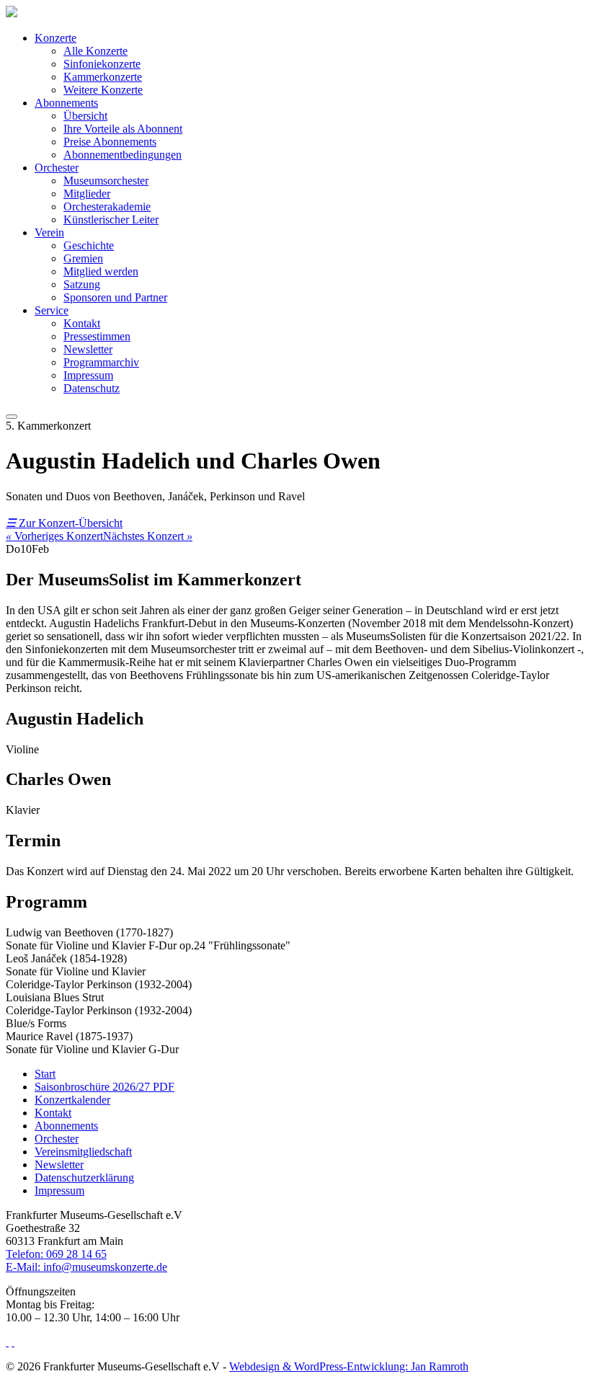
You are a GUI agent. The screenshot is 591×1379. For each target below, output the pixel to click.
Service (51, 310)
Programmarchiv (101, 362)
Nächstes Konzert (147, 536)
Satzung (81, 284)
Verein (49, 232)
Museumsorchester (105, 180)
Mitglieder (86, 193)
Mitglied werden (100, 271)
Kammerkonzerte (102, 77)
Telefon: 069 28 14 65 (56, 1254)
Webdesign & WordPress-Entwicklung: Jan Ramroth (348, 1366)
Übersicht (85, 116)
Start (45, 1074)
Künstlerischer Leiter (111, 219)
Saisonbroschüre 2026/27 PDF (104, 1087)
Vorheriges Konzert (54, 536)
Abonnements (66, 103)
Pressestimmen (96, 336)
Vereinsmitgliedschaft (83, 1151)
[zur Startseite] (11, 13)
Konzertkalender (72, 1100)
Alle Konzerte (95, 51)
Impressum (88, 375)
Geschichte (88, 245)
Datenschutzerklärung (84, 1177)
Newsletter (87, 349)
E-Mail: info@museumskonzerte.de (86, 1267)
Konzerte (55, 38)
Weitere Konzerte (103, 90)
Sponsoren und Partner (115, 297)
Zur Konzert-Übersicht (64, 523)
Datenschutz (91, 388)
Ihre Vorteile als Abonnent (122, 129)
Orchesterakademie (107, 206)
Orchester (57, 167)
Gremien (83, 258)
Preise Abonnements (109, 142)
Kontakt (81, 323)
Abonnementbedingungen (122, 154)
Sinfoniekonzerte (102, 64)
